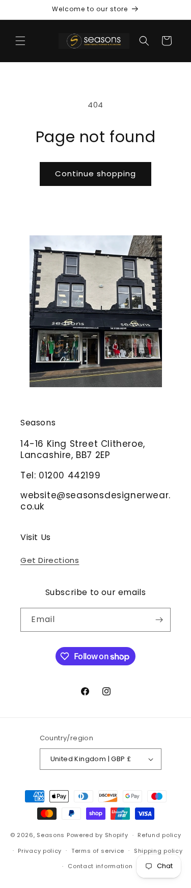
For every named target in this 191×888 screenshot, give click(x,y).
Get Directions (49, 560)
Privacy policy (40, 851)
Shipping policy (158, 851)
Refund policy (159, 835)
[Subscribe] (159, 620)
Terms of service (97, 851)
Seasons (52, 835)
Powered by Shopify (97, 835)
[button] (20, 41)
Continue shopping (95, 173)
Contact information (100, 866)
